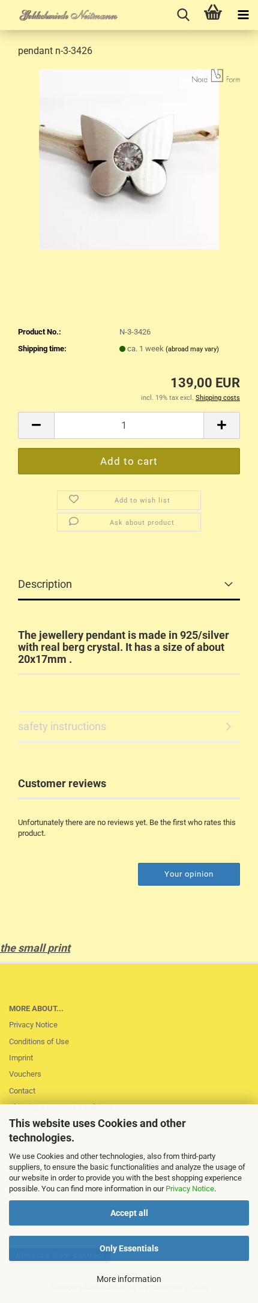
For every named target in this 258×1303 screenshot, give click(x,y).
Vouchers (25, 1073)
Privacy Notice (190, 1188)
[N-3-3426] (129, 158)
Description (45, 584)
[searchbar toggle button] (183, 15)
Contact (22, 1090)
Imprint (21, 1057)
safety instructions (62, 726)
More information (129, 1279)
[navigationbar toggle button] (243, 15)
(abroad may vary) (192, 349)
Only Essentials (129, 1248)
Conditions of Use (39, 1041)
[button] (36, 425)
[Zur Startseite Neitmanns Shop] (60, 15)
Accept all (129, 1213)
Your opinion (189, 873)
